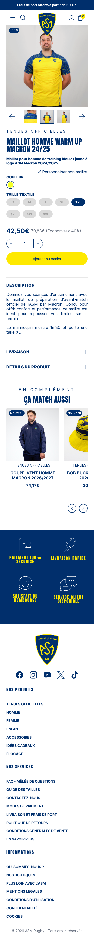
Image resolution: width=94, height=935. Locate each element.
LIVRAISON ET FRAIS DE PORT (31, 814)
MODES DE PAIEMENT (25, 806)
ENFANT (13, 729)
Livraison (17, 351)
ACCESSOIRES (19, 737)
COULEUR (14, 177)
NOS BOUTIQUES (20, 875)
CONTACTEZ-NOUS (23, 798)
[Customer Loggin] (71, 17)
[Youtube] (47, 674)
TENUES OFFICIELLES (24, 704)
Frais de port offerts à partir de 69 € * (47, 5)
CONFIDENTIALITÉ (22, 908)
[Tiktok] (74, 674)
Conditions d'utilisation (30, 900)
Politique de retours (27, 823)
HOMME (13, 712)
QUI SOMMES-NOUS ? (25, 867)
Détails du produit (28, 366)
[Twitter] (61, 674)
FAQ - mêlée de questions (30, 781)
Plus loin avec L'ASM (26, 883)
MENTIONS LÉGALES (24, 891)
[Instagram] (34, 674)
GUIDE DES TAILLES (23, 789)
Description (20, 285)
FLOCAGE (14, 754)
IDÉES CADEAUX (20, 745)
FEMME (12, 720)
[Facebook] (20, 674)
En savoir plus (20, 839)
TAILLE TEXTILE (20, 194)
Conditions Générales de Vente (37, 831)
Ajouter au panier (47, 259)
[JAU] (10, 185)
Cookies (14, 916)
